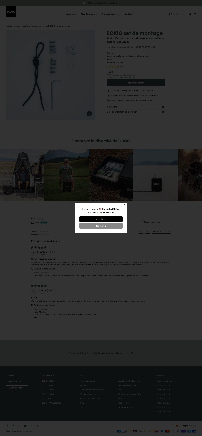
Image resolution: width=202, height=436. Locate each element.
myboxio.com (106, 212)
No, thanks (101, 226)
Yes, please (101, 219)
